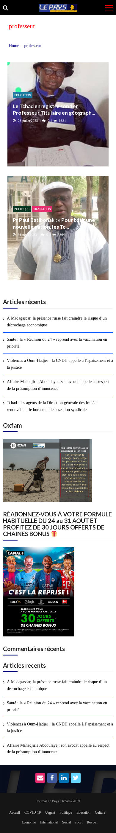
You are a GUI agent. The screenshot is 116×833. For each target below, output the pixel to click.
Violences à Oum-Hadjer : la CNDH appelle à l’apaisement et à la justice (60, 363)
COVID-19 (32, 812)
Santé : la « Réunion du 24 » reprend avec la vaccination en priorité (57, 342)
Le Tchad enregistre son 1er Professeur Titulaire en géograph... (54, 109)
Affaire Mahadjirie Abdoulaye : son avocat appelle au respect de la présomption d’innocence (58, 384)
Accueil (14, 812)
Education (22, 95)
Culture (100, 812)
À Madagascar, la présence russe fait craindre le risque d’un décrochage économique (57, 321)
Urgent (50, 812)
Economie (29, 822)
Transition (42, 209)
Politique (21, 209)
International (49, 822)
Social (66, 822)
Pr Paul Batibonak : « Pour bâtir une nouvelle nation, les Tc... (54, 223)
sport (78, 822)
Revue (91, 822)
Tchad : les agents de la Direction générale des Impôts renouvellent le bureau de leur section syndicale (52, 406)
